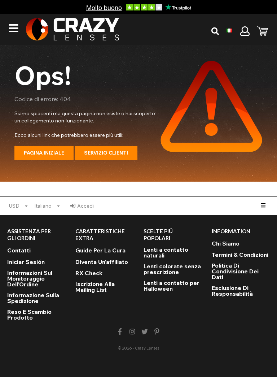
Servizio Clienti (106, 153)
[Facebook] (120, 331)
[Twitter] (145, 331)
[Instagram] (132, 331)
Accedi (85, 206)
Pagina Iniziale (44, 153)
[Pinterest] (157, 331)
